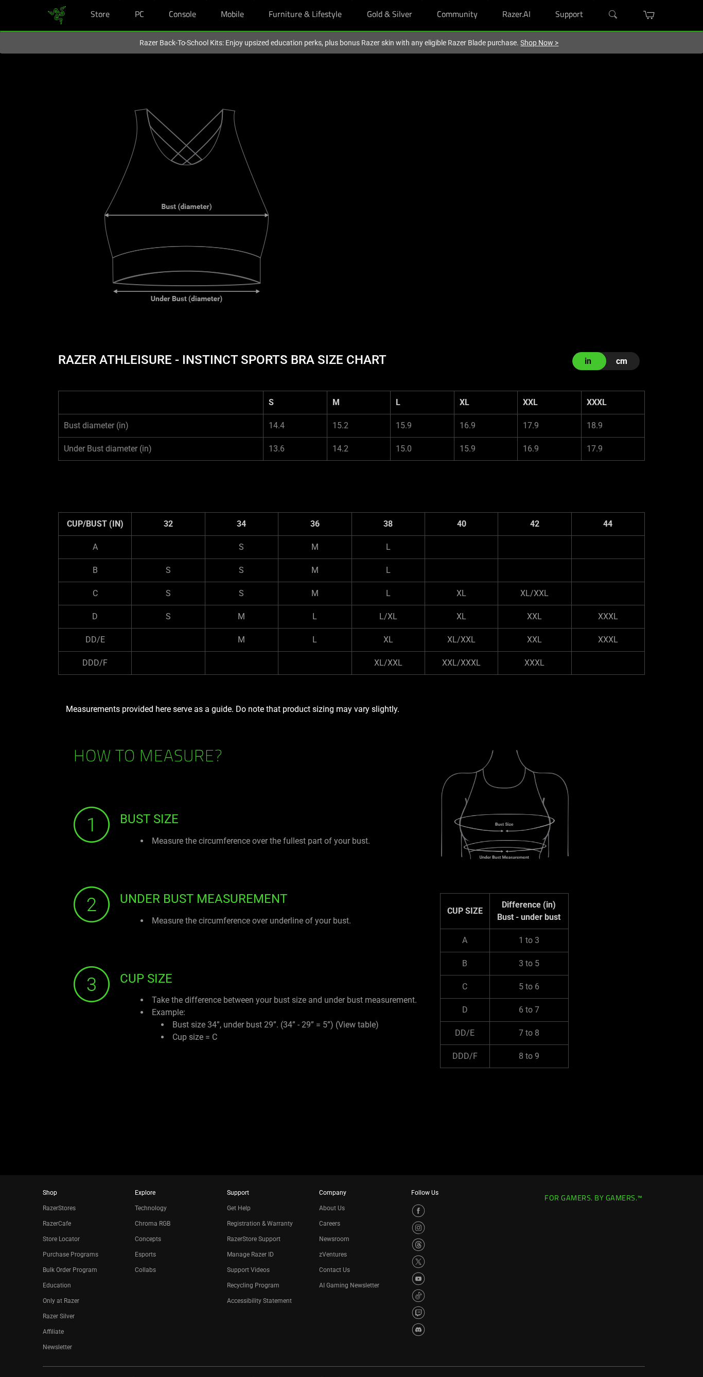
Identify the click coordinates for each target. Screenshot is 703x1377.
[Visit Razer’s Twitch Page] (418, 1312)
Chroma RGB (152, 1223)
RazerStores (59, 1208)
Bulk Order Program (70, 1270)
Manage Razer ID (250, 1254)
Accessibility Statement (259, 1300)
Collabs (145, 1270)
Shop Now (539, 43)
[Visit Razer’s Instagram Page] (418, 1228)
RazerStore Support (253, 1239)
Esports (145, 1254)
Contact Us (334, 1270)
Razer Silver (59, 1316)
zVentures (333, 1254)
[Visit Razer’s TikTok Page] (418, 1295)
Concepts (148, 1239)
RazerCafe (57, 1223)
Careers (329, 1223)
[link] (57, 15)
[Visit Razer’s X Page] (418, 1261)
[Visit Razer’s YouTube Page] (418, 1278)
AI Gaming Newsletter (349, 1285)
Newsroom (334, 1239)
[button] (649, 15)
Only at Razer (61, 1300)
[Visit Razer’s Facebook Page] (418, 1211)
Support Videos (248, 1270)
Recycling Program (253, 1285)
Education (57, 1285)
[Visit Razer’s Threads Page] (418, 1244)
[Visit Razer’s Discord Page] (418, 1329)
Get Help (239, 1208)
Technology (151, 1208)
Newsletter (57, 1347)
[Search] (613, 15)
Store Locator (61, 1239)
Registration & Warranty (260, 1223)
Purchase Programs (70, 1254)
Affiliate (53, 1331)
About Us (332, 1208)
